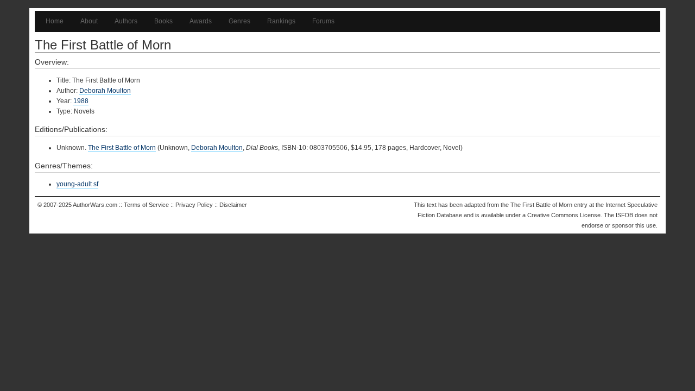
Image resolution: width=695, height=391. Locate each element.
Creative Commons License (564, 215)
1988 (81, 101)
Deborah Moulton (105, 90)
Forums (323, 21)
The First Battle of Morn (122, 148)
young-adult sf (77, 184)
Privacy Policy (194, 204)
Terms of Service (146, 204)
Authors (126, 21)
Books (163, 21)
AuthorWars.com (95, 204)
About (89, 21)
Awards (200, 21)
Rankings (281, 21)
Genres (239, 21)
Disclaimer (233, 204)
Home (55, 21)
